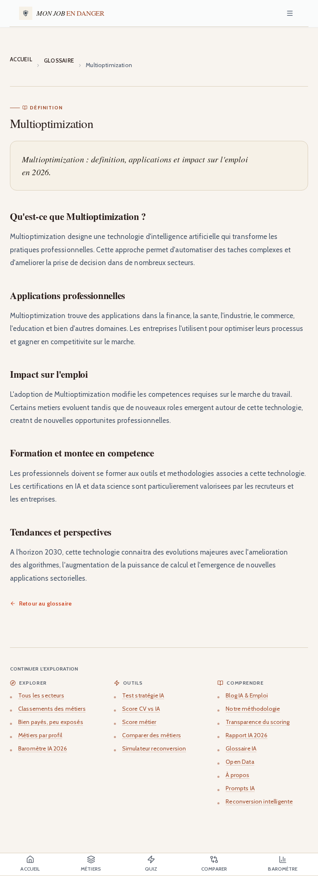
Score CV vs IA (141, 708)
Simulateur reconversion (154, 748)
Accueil (21, 59)
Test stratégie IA (143, 695)
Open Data (240, 761)
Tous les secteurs (41, 695)
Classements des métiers (52, 708)
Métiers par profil (40, 735)
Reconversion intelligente (259, 801)
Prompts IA (240, 788)
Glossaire (59, 60)
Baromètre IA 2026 (42, 748)
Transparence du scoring (257, 722)
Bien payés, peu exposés (50, 722)
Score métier (139, 722)
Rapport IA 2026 (246, 735)
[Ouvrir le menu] (290, 13)
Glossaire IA (241, 748)
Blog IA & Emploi (247, 695)
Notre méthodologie (253, 708)
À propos (237, 775)
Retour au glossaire (45, 603)
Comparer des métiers (151, 735)
